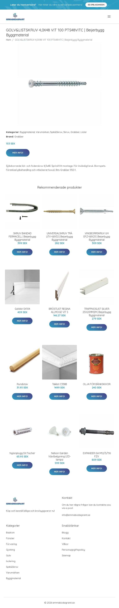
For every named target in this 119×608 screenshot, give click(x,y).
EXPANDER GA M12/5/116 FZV (97, 455)
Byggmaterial (27, 132)
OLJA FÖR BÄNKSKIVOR (96, 384)
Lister (84, 132)
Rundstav (22, 384)
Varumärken (42, 132)
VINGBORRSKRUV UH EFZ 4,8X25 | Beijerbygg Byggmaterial (97, 236)
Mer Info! (17, 152)
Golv (8, 555)
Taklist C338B (59, 384)
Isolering (10, 561)
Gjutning (10, 549)
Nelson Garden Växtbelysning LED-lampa (59, 456)
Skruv (66, 132)
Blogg (65, 532)
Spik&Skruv (56, 132)
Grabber (75, 132)
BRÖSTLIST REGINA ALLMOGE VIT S (59, 310)
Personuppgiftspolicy (73, 549)
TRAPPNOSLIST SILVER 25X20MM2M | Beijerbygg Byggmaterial (97, 312)
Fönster (10, 538)
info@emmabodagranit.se (76, 515)
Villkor (65, 544)
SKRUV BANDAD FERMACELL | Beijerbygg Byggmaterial (22, 236)
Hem (8, 39)
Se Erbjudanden (96, 5)
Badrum (10, 532)
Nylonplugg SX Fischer (22, 453)
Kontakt (66, 538)
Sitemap (66, 555)
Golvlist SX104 (22, 308)
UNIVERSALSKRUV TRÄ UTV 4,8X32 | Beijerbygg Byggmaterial (59, 236)
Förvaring (11, 544)
